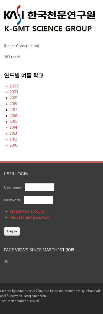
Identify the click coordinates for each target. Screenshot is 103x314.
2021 (13, 97)
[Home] (49, 31)
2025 (14, 86)
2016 (13, 115)
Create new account (27, 211)
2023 (14, 92)
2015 (13, 121)
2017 (13, 109)
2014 (13, 127)
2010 (13, 145)
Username (14, 187)
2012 (13, 139)
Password (13, 200)
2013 (13, 133)
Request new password (30, 217)
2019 (13, 103)
